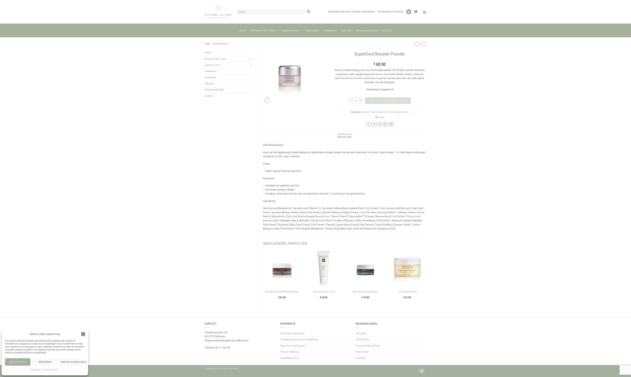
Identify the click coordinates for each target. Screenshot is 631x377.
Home (242, 30)
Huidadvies (330, 30)
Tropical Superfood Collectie (382, 112)
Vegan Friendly (221, 44)
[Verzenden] (308, 11)
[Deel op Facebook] (368, 124)
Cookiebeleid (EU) (289, 358)
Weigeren (44, 362)
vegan (381, 117)
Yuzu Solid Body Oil (407, 291)
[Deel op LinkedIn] (391, 124)
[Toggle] (251, 59)
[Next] (426, 277)
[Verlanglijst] (416, 11)
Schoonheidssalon (367, 30)
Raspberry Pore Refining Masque (282, 291)
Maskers (365, 112)
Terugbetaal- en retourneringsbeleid (299, 339)
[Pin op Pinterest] (385, 124)
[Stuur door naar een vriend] (380, 124)
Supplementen (290, 30)
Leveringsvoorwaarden (292, 333)
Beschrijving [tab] (345, 137)
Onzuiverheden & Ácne (368, 345)
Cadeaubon (312, 30)
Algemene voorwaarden (292, 345)
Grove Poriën (362, 339)
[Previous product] (423, 43)
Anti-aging (361, 333)
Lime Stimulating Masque (365, 291)
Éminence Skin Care (262, 30)
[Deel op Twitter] (374, 124)
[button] (83, 334)
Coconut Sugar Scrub (324, 291)
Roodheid (361, 358)
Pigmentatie (362, 351)
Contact (387, 30)
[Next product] (417, 43)
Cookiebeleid (35, 369)
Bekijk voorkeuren (73, 362)
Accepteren (18, 362)
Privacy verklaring (50, 369)
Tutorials (346, 30)
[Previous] (262, 277)
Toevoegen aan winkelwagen (388, 100)
